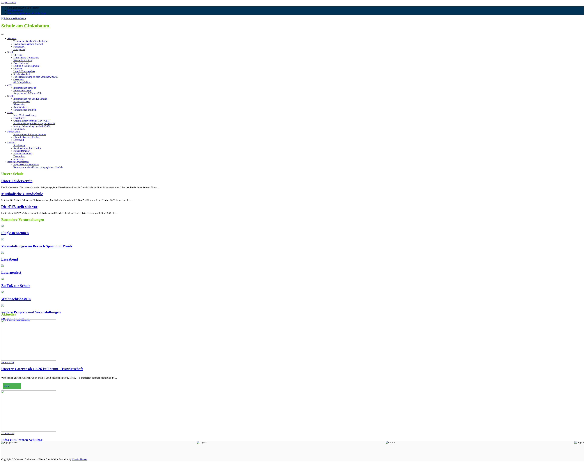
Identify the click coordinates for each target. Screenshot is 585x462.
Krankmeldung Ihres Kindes (27, 148)
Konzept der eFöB (22, 90)
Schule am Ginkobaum (25, 25)
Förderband (19, 46)
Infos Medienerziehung (24, 115)
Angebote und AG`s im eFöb (27, 93)
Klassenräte (19, 104)
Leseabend (18, 140)
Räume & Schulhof (22, 60)
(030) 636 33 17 (15, 10)
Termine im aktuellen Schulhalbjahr (30, 41)
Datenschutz (19, 156)
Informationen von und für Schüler (30, 98)
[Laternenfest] (2, 266)
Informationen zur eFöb (24, 87)
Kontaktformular (21, 151)
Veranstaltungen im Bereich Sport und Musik (36, 246)
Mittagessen (19, 49)
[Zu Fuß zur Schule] (2, 279)
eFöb (9, 85)
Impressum (18, 159)
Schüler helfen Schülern (24, 109)
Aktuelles (11, 38)
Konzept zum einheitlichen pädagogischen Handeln (38, 167)
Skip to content (8, 2)
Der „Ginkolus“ (21, 63)
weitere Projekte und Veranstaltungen (31, 312)
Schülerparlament (21, 101)
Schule (10, 52)
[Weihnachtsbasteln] (2, 292)
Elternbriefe (19, 118)
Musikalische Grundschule (26, 57)
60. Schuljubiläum (22, 82)
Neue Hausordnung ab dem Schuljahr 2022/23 (35, 77)
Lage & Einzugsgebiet (24, 71)
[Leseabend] (2, 253)
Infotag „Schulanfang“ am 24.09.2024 (31, 126)
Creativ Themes (79, 459)
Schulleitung (19, 145)
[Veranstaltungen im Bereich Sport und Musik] (2, 239)
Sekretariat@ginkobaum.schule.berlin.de (26, 13)
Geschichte (18, 79)
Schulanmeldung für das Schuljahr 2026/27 (34, 123)
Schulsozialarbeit (21, 74)
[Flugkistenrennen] (2, 226)
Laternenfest (11, 272)
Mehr (6, 386)
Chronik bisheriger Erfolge (26, 137)
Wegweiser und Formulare (26, 164)
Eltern (10, 112)
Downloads (19, 129)
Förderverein (13, 131)
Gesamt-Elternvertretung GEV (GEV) (31, 120)
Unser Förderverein (16, 181)
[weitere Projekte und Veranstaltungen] (2, 305)
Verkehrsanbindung (22, 153)
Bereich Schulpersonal (18, 161)
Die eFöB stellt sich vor (19, 207)
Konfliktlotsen (20, 107)
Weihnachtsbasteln (16, 299)
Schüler (11, 96)
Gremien (17, 68)
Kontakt (11, 142)
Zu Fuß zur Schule (15, 286)
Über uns (17, 55)
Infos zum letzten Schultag (22, 440)
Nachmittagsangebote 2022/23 (28, 44)
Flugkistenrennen (15, 233)
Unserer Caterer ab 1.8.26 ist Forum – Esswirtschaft (42, 369)
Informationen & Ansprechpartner (29, 134)
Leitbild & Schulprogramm (26, 66)
